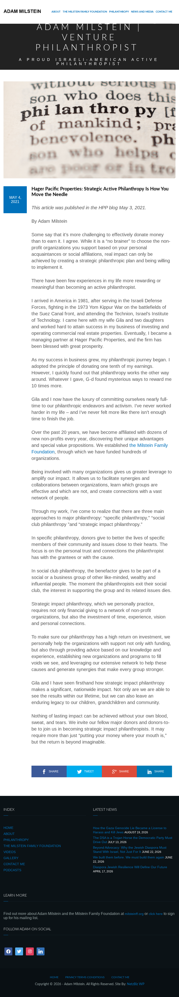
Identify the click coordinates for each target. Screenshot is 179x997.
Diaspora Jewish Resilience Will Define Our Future (130, 867)
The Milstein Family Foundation (85, 11)
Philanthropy (119, 11)
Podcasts (12, 870)
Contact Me (164, 11)
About (56, 11)
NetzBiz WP (135, 984)
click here (156, 914)
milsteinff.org (134, 914)
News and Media (142, 11)
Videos (9, 852)
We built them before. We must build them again (128, 857)
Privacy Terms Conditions (85, 977)
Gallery (10, 858)
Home (8, 828)
